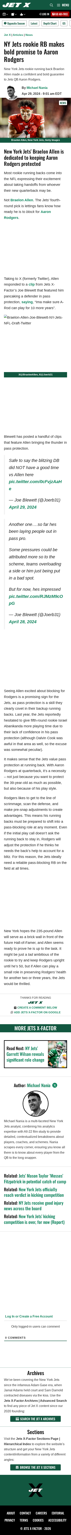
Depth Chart (50, 23)
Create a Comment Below (37, 1007)
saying (27, 302)
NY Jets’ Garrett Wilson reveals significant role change (25, 1054)
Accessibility (57, 1520)
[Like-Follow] (22, 14)
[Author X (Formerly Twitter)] (54, 1085)
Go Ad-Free (61, 14)
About (11, 1513)
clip (32, 284)
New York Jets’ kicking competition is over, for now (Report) (34, 1219)
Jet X (7, 34)
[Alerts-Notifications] (13, 14)
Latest (34, 23)
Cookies (38, 1520)
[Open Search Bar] (51, 5)
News (29, 34)
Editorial (58, 1513)
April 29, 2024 (22, 507)
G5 (64, 23)
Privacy (10, 1520)
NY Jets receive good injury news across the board (33, 1206)
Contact (25, 1513)
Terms (24, 1520)
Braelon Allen (21, 200)
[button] (7, 14)
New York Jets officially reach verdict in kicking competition (34, 1192)
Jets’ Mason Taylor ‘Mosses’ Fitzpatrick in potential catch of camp (35, 1178)
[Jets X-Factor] (18, 5)
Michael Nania (37, 87)
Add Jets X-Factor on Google (37, 1012)
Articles (18, 34)
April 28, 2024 (22, 621)
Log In (45, 14)
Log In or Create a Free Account (28, 1316)
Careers (41, 1513)
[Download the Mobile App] (5, 14)
